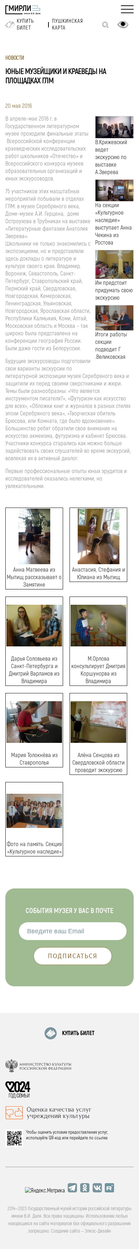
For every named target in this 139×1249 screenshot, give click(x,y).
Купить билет (25, 24)
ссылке (101, 1138)
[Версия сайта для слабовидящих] (123, 24)
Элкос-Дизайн (98, 1231)
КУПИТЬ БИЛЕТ (78, 1033)
